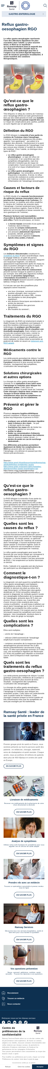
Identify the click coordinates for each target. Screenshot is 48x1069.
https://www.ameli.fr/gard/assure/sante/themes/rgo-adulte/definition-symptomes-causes (25, 464)
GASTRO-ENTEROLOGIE (22, 14)
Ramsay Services (24, 927)
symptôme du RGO (11, 256)
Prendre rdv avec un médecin (24, 882)
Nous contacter (13, 1004)
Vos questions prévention (24, 968)
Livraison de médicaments (24, 799)
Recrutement (12, 993)
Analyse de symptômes (24, 841)
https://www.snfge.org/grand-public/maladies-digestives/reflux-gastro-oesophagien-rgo (22, 468)
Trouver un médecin (15, 998)
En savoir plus (13, 766)
